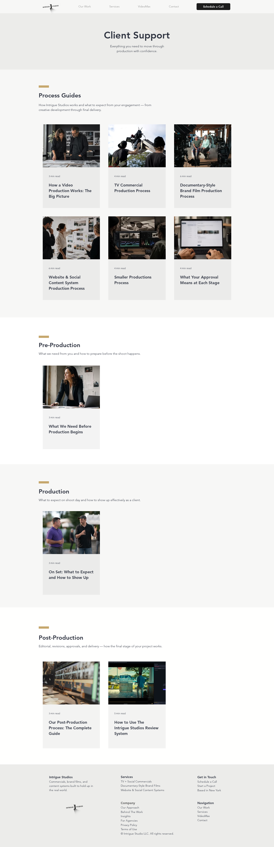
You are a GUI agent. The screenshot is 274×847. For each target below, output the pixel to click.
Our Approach (130, 807)
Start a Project (206, 786)
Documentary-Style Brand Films (140, 785)
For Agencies (129, 820)
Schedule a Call (207, 781)
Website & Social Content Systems (142, 790)
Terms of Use (129, 829)
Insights (126, 816)
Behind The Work (132, 812)
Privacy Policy (129, 825)
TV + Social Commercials (136, 781)
